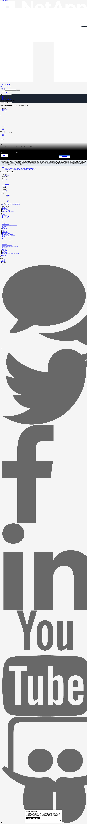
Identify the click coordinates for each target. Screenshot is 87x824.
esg (3, 129)
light (8, 200)
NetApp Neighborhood (6, 217)
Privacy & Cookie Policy (7, 240)
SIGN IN (4, 155)
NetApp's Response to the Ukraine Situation (10, 253)
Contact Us (4, 228)
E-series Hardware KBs (6, 99)
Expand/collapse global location (5, 102)
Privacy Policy (2, 260)
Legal (3, 238)
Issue (3, 135)
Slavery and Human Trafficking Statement (10, 246)
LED (8, 198)
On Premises (4, 97)
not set (3, 126)
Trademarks (4, 244)
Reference (7, 175)
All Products (6, 5)
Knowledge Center (5, 252)
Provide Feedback (5, 209)
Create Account (64, 156)
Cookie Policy (2, 261)
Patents (3, 242)
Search (3, 89)
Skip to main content (4, 0)
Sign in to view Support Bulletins (11, 8)
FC (7, 196)
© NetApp (3, 255)
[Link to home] (5, 86)
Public (6, 188)
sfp (7, 201)
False (6, 181)
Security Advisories (6, 210)
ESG (6, 190)
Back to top (4, 167)
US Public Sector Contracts (7, 234)
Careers (3, 227)
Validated (6, 179)
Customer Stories (5, 224)
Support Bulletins (7, 7)
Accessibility (4, 247)
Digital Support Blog (6, 216)
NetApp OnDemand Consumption (8, 235)
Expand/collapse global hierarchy (6, 94)
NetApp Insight (5, 222)
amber (8, 194)
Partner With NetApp (6, 233)
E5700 (8, 195)
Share (3, 110)
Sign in (6, 92)
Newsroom (4, 220)
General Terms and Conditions (8, 239)
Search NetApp (5, 251)
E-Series (4, 98)
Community (4, 215)
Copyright (4, 241)
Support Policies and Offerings (8, 211)
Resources (4, 249)
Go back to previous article (7, 91)
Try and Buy (4, 231)
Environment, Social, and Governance (9, 225)
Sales (3, 230)
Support (74, 153)
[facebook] (28, 522)
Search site (4, 88)
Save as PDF (4, 109)
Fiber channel (9, 197)
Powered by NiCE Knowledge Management (11, 204)
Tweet (6, 112)
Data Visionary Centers (6, 236)
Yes (5, 186)
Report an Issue (5, 208)
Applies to (4, 134)
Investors (4, 226)
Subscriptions (4, 250)
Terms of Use (2, 259)
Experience (7, 184)
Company (4, 219)
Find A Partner (5, 232)
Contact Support (5, 207)
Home (3, 96)
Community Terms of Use (7, 245)
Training (4, 214)
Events (3, 221)
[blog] (2, 264)
